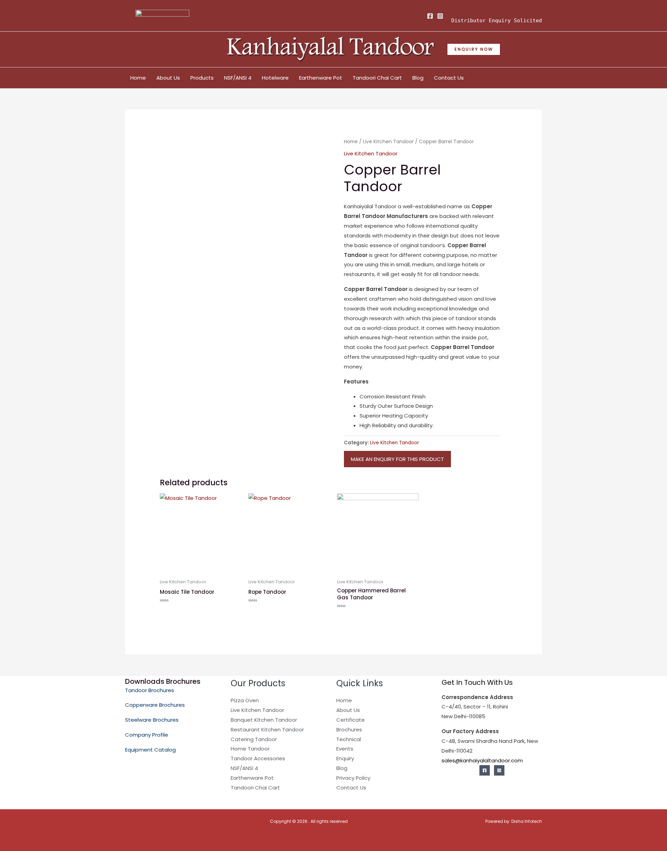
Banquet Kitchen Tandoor (264, 719)
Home (138, 77)
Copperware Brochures (155, 704)
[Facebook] (430, 16)
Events (344, 748)
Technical (348, 739)
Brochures (349, 729)
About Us (168, 77)
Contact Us (449, 77)
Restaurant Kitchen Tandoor (267, 729)
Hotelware (275, 77)
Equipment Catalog (150, 749)
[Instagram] (440, 16)
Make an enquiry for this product (397, 459)
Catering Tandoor (254, 739)
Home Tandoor (250, 748)
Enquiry (345, 758)
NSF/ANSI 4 (238, 77)
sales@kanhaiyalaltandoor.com (482, 760)
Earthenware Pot (320, 77)
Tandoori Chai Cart (377, 77)
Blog (417, 77)
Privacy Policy (353, 777)
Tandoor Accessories (258, 758)
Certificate (350, 719)
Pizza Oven (245, 700)
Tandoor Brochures (149, 690)
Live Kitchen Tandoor (388, 141)
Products (202, 77)
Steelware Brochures (152, 719)
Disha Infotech (526, 821)
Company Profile (146, 734)
